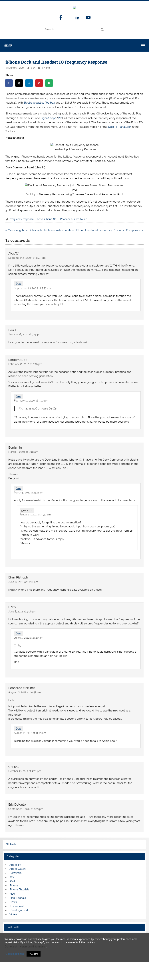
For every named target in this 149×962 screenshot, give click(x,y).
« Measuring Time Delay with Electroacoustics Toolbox (39, 231)
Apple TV (15, 865)
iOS (11, 878)
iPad (12, 882)
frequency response (22, 219)
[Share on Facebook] (9, 83)
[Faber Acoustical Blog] (74, 8)
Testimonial (16, 907)
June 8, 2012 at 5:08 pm (22, 612)
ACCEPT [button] (33, 953)
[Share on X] (19, 83)
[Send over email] (49, 83)
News (13, 902)
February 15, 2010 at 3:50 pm (31, 401)
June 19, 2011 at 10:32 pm (23, 582)
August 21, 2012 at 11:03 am (30, 733)
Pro (60, 118)
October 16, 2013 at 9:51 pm (24, 771)
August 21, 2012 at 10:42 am (24, 692)
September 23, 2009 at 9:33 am (32, 288)
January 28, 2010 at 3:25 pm (24, 335)
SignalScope (48, 118)
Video (13, 915)
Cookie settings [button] (14, 953)
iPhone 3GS (66, 219)
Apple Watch (17, 869)
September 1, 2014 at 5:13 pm (25, 809)
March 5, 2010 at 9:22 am (28, 493)
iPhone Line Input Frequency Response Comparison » (110, 231)
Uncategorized (18, 911)
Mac (12, 894)
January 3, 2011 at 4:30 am (35, 515)
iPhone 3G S (51, 219)
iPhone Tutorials (19, 890)
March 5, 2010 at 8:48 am (23, 452)
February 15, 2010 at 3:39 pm (25, 364)
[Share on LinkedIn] (29, 83)
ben (33, 68)
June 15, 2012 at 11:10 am (28, 638)
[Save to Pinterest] (39, 83)
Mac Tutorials (17, 898)
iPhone (46, 68)
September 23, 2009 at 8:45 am (27, 258)
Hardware (15, 873)
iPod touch (80, 219)
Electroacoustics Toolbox (39, 103)
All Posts (10, 845)
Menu (8, 46)
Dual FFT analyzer (119, 127)
